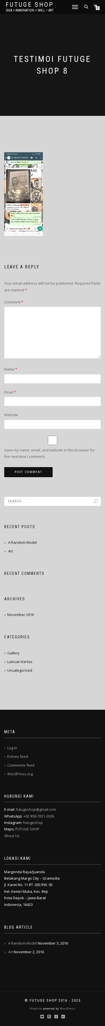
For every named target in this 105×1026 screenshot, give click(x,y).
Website (11, 414)
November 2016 (20, 614)
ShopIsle (36, 1008)
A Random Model (22, 542)
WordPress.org (20, 773)
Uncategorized (19, 670)
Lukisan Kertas (19, 661)
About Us (12, 835)
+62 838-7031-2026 (39, 816)
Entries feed (17, 756)
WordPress (67, 1008)
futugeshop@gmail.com (36, 809)
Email (10, 392)
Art (10, 551)
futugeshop (33, 822)
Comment (13, 301)
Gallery (13, 652)
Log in (12, 747)
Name (10, 369)
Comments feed (20, 765)
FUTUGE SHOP (27, 828)
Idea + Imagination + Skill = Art (30, 10)
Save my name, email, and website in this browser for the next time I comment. (49, 453)
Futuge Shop (30, 4)
